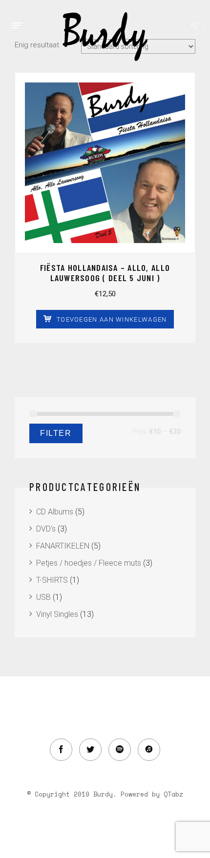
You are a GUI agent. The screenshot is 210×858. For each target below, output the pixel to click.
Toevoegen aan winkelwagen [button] (112, 319)
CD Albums (54, 511)
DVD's (46, 528)
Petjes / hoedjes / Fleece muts (88, 563)
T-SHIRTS (52, 580)
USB (43, 597)
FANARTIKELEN (62, 546)
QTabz (173, 794)
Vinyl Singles (57, 614)
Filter (56, 433)
